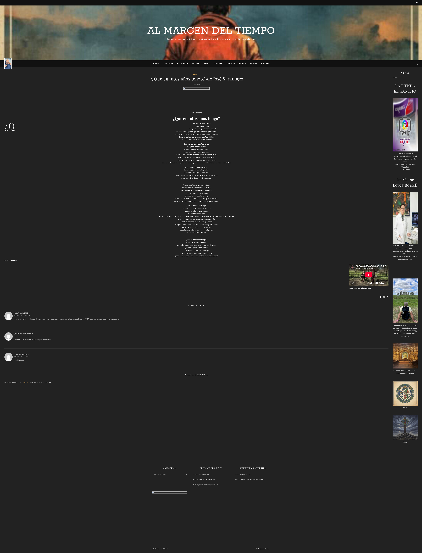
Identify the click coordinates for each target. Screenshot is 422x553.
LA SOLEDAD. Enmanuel (255, 479)
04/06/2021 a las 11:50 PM (22, 315)
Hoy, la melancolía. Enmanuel (204, 479)
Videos (253, 64)
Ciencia (207, 64)
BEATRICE (246, 474)
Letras (195, 64)
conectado (26, 382)
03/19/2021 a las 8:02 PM (22, 336)
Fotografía (182, 64)
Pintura (157, 64)
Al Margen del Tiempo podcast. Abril (206, 484)
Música (242, 64)
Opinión (231, 64)
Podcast (265, 64)
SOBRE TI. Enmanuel (201, 474)
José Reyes (239, 479)
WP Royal (165, 549)
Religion (169, 64)
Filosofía (219, 64)
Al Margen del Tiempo (211, 30)
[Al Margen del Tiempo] (8, 63)
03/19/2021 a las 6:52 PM (22, 356)
